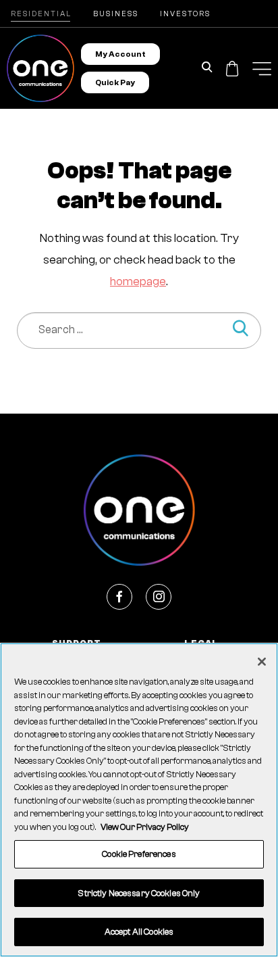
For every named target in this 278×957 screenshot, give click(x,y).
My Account (120, 54)
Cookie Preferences (138, 854)
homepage (138, 281)
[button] (261, 68)
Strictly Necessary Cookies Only (139, 893)
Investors (185, 13)
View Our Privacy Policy (145, 827)
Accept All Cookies (139, 932)
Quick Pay (115, 82)
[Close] (262, 662)
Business (115, 13)
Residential (41, 13)
